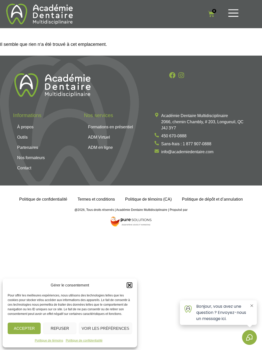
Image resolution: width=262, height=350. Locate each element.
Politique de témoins (49, 340)
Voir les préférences (105, 328)
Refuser (60, 328)
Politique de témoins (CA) (148, 199)
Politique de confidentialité (84, 340)
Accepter (24, 328)
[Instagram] (181, 75)
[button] (129, 285)
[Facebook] (172, 75)
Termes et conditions (96, 199)
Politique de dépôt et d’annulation (212, 199)
